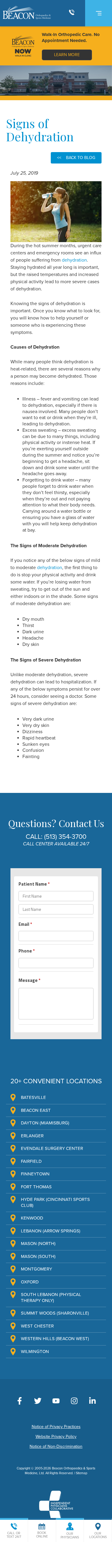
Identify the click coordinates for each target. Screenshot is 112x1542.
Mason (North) (38, 1243)
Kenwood (32, 1218)
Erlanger (32, 1135)
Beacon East (36, 1110)
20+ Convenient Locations (56, 1081)
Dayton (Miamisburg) (45, 1123)
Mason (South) (38, 1256)
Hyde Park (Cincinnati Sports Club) (55, 1202)
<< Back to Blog (76, 157)
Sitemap (81, 1473)
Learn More (67, 54)
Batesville (33, 1097)
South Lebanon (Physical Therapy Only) (51, 1297)
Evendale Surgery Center (52, 1148)
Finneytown (35, 1174)
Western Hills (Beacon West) (55, 1338)
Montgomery (36, 1269)
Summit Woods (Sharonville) (55, 1313)
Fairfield (31, 1161)
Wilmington (35, 1351)
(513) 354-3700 (65, 837)
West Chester (37, 1326)
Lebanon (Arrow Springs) (50, 1231)
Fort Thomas (36, 1187)
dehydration (74, 260)
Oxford (30, 1282)
